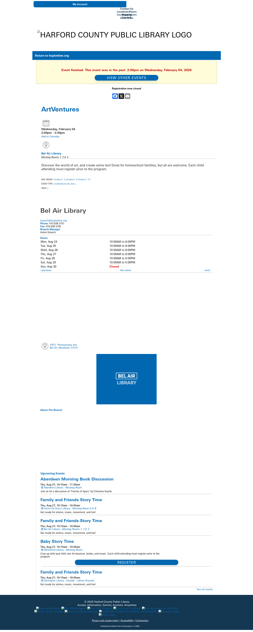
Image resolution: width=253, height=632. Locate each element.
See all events (205, 589)
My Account (80, 4)
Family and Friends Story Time (71, 499)
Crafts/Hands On (62, 184)
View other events (126, 78)
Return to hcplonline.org (52, 55)
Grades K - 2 (59, 179)
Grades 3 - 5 (84, 179)
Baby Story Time (57, 541)
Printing (126, 14)
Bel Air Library (51, 153)
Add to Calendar (50, 136)
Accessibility (127, 620)
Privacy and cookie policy (105, 620)
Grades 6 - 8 (72, 179)
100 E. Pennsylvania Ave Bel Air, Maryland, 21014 (63, 346)
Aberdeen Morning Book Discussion (77, 479)
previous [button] (46, 270)
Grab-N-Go (126, 17)
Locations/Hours (127, 11)
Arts (73, 184)
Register (126, 562)
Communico (141, 620)
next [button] (207, 270)
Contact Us (126, 8)
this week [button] (125, 270)
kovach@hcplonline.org (53, 220)
